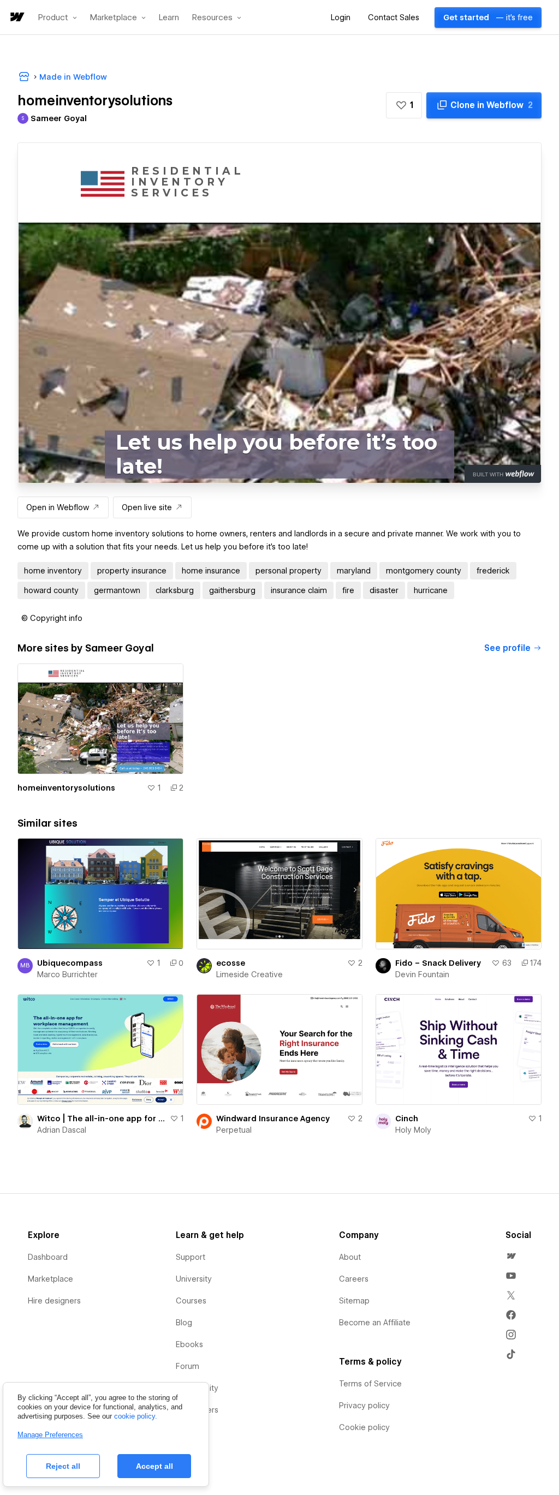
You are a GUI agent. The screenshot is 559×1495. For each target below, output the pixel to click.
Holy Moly (413, 1130)
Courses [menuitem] (191, 1300)
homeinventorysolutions (66, 788)
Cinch (406, 1118)
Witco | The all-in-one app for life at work (101, 1118)
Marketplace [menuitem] (50, 1279)
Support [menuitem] (190, 1257)
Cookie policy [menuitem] (364, 1427)
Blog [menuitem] (184, 1322)
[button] (58, 17)
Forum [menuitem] (187, 1366)
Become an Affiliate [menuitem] (375, 1322)
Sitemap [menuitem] (354, 1300)
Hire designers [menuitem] (54, 1300)
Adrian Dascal (61, 1130)
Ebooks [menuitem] (189, 1344)
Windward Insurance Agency (273, 1118)
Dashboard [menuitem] (48, 1257)
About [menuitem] (350, 1257)
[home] (16, 17)
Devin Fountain (422, 974)
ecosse (230, 963)
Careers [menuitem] (353, 1279)
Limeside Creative (249, 974)
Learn (169, 17)
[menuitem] (511, 1256)
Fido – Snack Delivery (438, 963)
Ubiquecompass (70, 963)
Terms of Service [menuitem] (370, 1383)
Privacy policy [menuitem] (364, 1405)
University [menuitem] (194, 1279)
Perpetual (234, 1130)
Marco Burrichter (67, 974)
